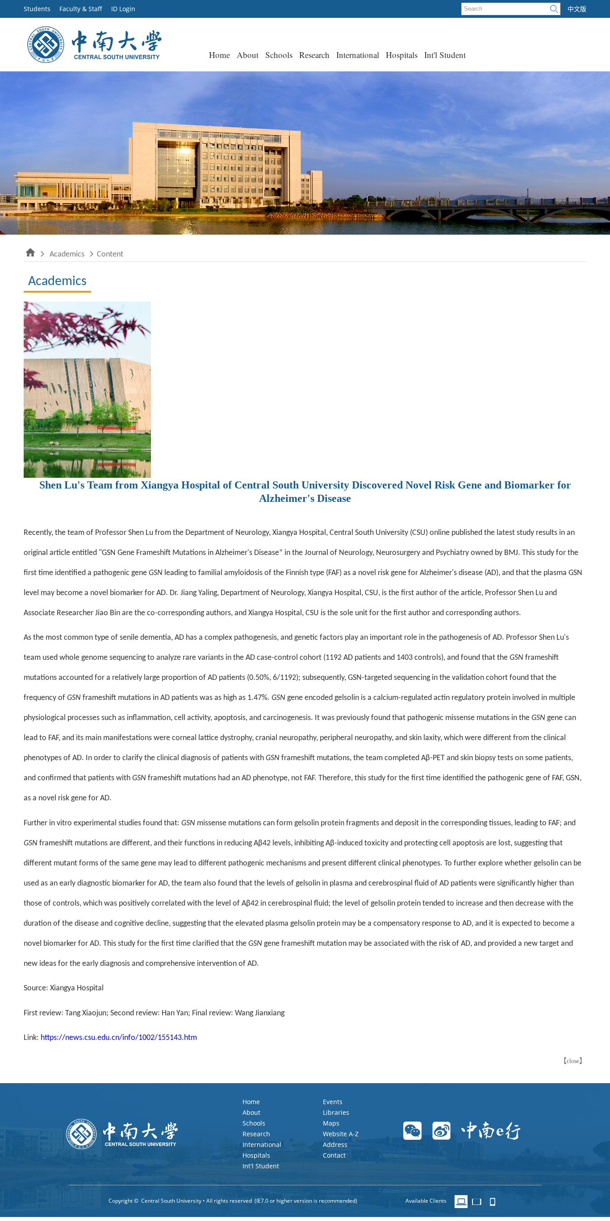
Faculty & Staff (80, 8)
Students (37, 8)
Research (314, 54)
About (248, 54)
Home (219, 54)
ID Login (123, 8)
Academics (67, 254)
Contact (334, 1155)
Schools (278, 54)
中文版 (577, 8)
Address (335, 1144)
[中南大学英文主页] (93, 60)
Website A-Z (341, 1134)
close (573, 1061)
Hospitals (402, 54)
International (357, 54)
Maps (331, 1123)
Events (333, 1101)
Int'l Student (445, 54)
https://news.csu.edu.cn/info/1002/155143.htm (119, 1038)
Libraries (336, 1112)
